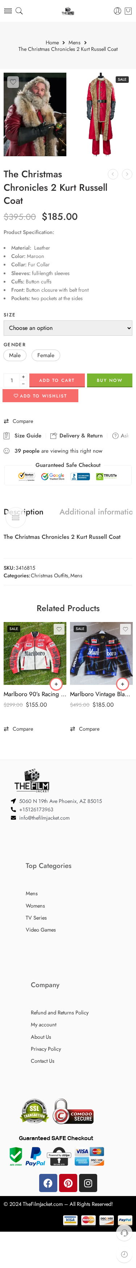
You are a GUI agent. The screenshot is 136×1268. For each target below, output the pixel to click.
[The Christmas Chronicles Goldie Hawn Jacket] (127, 174)
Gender (15, 344)
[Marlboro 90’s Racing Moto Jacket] (35, 653)
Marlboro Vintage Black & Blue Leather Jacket (101, 694)
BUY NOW (110, 380)
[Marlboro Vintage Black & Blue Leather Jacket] (101, 653)
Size (10, 314)
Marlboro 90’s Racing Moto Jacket (35, 694)
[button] (15, 355)
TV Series (36, 917)
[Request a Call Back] (124, 1232)
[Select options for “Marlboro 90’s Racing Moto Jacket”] (56, 684)
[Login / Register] (117, 11)
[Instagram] (88, 1183)
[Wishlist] (13, 82)
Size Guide (26, 436)
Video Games (41, 929)
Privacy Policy (46, 1049)
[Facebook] (48, 1183)
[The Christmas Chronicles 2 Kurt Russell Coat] (101, 114)
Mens (75, 42)
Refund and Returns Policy (59, 1012)
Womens (35, 905)
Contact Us (42, 1061)
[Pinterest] (68, 1183)
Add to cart (57, 380)
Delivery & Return (80, 436)
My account (43, 1024)
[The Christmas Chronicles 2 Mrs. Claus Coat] (113, 174)
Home (52, 42)
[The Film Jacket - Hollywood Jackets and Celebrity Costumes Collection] (68, 11)
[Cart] (128, 11)
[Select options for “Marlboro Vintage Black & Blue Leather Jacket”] (122, 684)
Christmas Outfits (49, 575)
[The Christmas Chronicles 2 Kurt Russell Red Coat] (35, 114)
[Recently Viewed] (124, 1254)
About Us (41, 1037)
